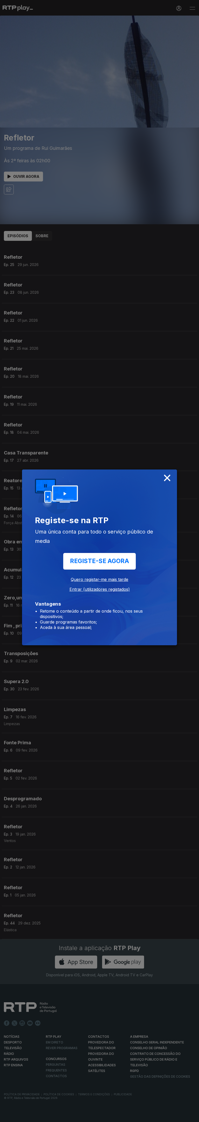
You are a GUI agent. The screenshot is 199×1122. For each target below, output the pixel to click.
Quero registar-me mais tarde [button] (99, 579)
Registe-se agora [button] (99, 561)
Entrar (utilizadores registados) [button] (99, 589)
